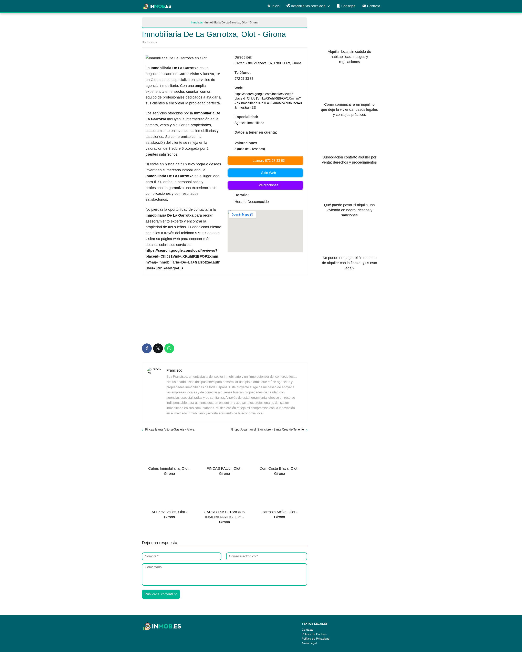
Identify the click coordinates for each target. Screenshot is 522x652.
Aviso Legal (309, 643)
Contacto (307, 629)
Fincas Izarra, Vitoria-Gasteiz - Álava (169, 429)
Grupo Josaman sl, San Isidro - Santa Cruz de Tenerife (267, 429)
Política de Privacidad (316, 638)
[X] (158, 348)
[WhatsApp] (169, 348)
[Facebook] (147, 348)
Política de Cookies (314, 634)
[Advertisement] (224, 308)
